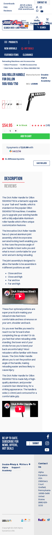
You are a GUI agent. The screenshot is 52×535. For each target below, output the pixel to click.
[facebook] (37, 7)
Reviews (8, 10)
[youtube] (42, 11)
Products (13, 42)
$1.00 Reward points (14, 159)
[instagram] (41, 7)
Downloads (9, 3)
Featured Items (11, 55)
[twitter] (38, 11)
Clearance (28, 55)
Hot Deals (29, 48)
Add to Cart (26, 136)
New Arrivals (10, 48)
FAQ (6, 7)
